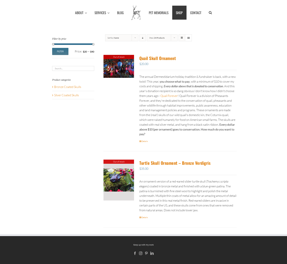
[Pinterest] (146, 253)
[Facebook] (135, 253)
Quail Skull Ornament (157, 58)
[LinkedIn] (152, 253)
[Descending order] (142, 37)
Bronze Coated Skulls (67, 87)
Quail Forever (169, 96)
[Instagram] (140, 253)
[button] (223, 13)
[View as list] (188, 38)
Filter (60, 51)
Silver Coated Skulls (66, 95)
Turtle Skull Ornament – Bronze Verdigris (174, 163)
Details (145, 141)
